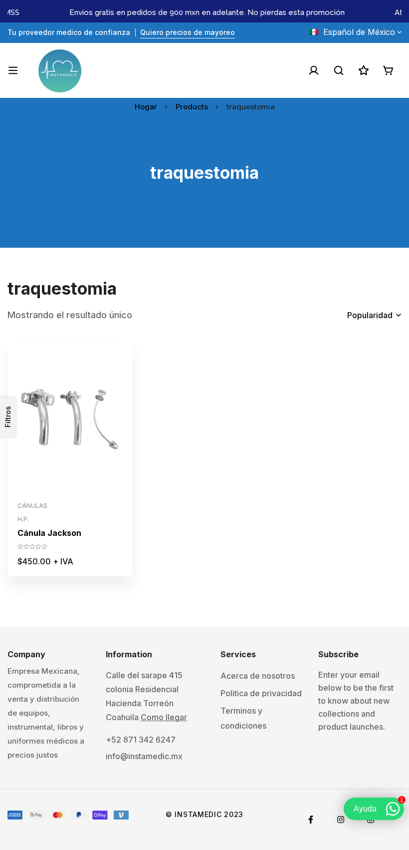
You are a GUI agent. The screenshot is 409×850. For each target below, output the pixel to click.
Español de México (359, 32)
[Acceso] (313, 70)
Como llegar (164, 717)
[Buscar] (338, 70)
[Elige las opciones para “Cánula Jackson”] (47, 485)
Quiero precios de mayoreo (187, 32)
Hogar (146, 106)
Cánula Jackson (49, 533)
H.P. (23, 519)
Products (192, 106)
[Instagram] (341, 820)
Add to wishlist (70, 485)
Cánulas (32, 505)
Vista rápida (92, 485)
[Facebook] (311, 820)
